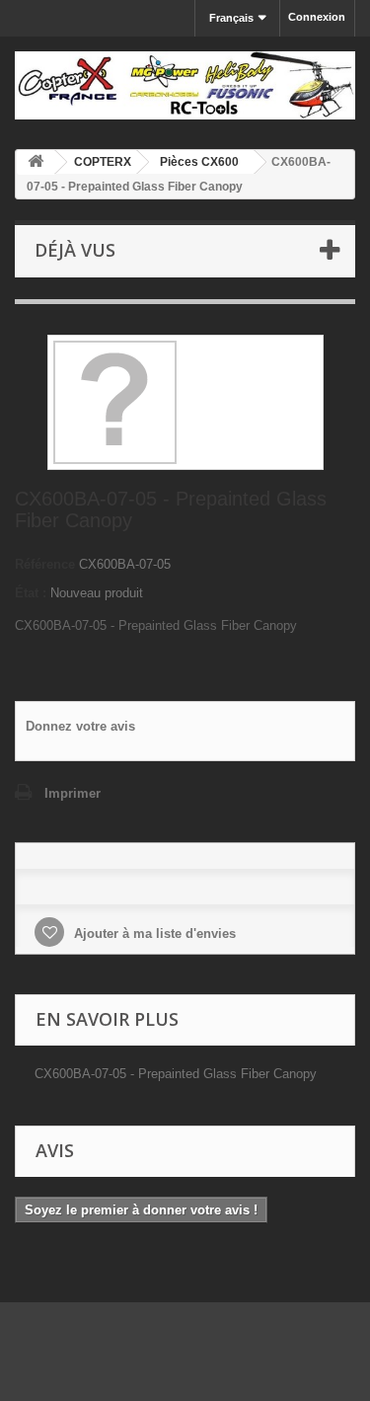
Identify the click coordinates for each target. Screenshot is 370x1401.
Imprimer (72, 793)
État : (30, 592)
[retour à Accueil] (35, 162)
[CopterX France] (185, 85)
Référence (45, 564)
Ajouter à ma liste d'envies (153, 933)
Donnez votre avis (80, 726)
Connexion (316, 17)
